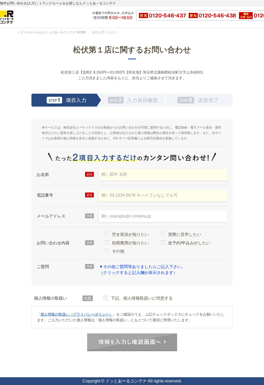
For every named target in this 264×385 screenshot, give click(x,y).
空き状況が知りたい (130, 234)
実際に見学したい (184, 234)
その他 (118, 251)
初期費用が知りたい (130, 243)
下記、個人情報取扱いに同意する (142, 298)
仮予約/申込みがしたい (189, 243)
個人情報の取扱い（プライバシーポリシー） (76, 314)
